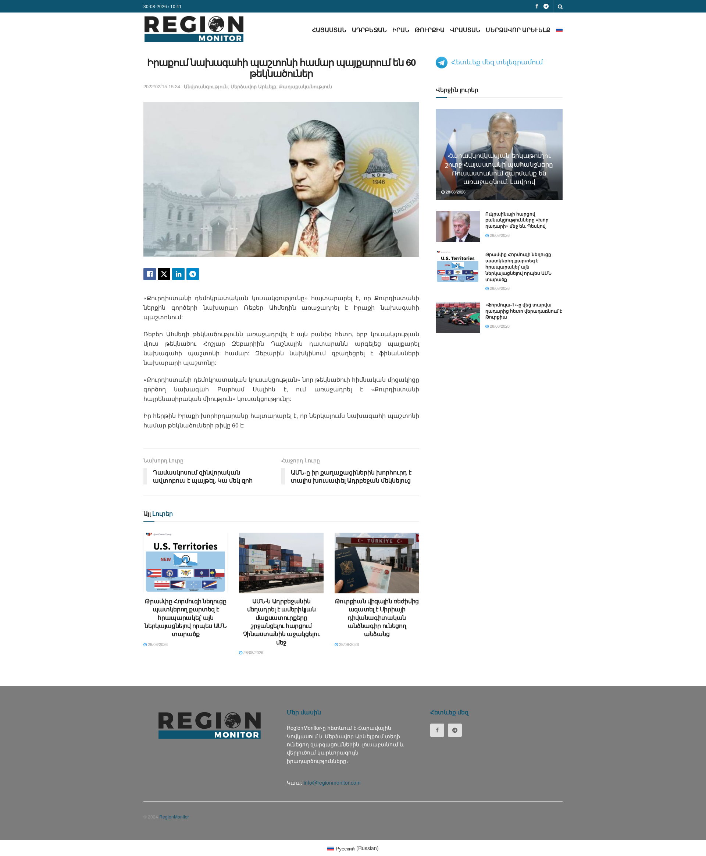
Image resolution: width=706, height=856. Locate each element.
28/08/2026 (157, 644)
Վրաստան (465, 29)
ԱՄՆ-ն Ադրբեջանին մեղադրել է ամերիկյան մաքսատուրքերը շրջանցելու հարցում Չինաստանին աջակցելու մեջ (281, 621)
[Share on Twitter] (164, 274)
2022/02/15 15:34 (161, 86)
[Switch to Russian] (559, 29)
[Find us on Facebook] (536, 6)
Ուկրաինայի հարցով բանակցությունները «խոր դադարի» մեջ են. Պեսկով (517, 220)
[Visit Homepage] (194, 29)
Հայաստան (329, 29)
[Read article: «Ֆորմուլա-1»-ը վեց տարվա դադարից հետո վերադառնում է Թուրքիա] (458, 317)
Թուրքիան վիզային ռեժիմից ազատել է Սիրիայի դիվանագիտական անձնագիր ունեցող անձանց (377, 617)
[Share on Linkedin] (178, 274)
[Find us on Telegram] (546, 6)
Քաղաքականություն (305, 86)
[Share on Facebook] (149, 274)
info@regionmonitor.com (332, 782)
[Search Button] (560, 6)
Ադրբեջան (369, 29)
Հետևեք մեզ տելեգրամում (497, 61)
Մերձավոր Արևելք (518, 29)
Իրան (400, 29)
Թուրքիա (430, 29)
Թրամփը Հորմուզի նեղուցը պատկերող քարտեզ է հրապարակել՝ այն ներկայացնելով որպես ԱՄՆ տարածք (186, 617)
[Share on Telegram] (192, 274)
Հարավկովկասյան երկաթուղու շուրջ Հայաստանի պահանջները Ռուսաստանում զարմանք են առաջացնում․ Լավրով (499, 168)
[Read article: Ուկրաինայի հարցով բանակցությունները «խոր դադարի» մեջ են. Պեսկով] (458, 226)
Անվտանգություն (206, 86)
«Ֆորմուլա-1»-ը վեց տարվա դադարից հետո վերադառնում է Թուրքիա (523, 310)
